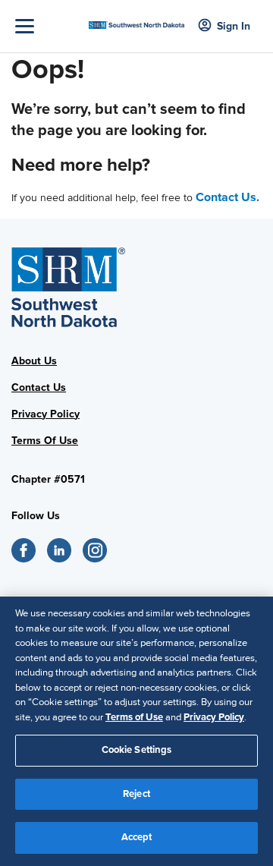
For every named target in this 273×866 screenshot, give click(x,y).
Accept (136, 837)
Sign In (233, 26)
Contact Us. (227, 197)
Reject (136, 794)
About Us (34, 360)
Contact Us (38, 387)
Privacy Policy (45, 414)
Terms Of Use (44, 440)
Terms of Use (134, 717)
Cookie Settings (137, 750)
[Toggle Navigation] (48, 26)
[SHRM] (136, 20)
